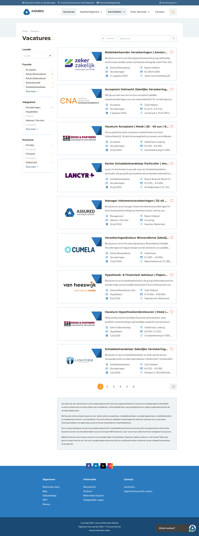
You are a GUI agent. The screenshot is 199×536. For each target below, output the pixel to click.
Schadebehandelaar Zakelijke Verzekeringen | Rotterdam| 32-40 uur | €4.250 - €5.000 (137, 349)
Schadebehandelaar (39, 87)
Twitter (103, 466)
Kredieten (31, 124)
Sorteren (110, 38)
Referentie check (51, 486)
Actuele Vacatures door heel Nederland (77, 2)
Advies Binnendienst (39, 74)
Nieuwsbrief (89, 486)
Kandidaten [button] (115, 11)
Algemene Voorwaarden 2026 (91, 526)
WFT (45, 499)
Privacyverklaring (113, 526)
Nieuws (46, 504)
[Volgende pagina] (173, 387)
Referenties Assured (93, 495)
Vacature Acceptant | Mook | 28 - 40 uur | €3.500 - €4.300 (137, 126)
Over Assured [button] (138, 11)
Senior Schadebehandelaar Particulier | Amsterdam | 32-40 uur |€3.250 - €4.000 (137, 163)
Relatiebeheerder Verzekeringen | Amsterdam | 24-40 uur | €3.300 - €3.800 (137, 52)
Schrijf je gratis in (169, 2)
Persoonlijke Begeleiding (109, 2)
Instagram (110, 466)
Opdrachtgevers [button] (89, 11)
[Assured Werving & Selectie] (33, 12)
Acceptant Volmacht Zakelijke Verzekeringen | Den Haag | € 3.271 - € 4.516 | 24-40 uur (137, 89)
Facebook (89, 466)
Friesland (39, 153)
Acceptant (39, 69)
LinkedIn (96, 466)
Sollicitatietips (49, 495)
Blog (45, 491)
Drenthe (39, 145)
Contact (159, 11)
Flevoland (31, 149)
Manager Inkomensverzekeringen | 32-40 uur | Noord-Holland (137, 200)
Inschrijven (129, 486)
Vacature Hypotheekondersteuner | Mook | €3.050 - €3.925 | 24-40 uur (137, 312)
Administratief (39, 82)
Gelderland (39, 162)
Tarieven (87, 491)
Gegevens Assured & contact (138, 491)
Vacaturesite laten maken (99, 530)
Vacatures (69, 11)
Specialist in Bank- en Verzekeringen (40, 2)
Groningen (31, 158)
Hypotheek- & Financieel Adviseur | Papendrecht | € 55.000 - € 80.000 (137, 275)
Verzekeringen (39, 107)
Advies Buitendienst (39, 78)
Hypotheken (39, 111)
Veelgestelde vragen (93, 499)
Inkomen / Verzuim (39, 120)
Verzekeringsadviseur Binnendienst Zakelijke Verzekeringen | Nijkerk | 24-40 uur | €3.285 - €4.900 (137, 237)
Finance (30, 116)
